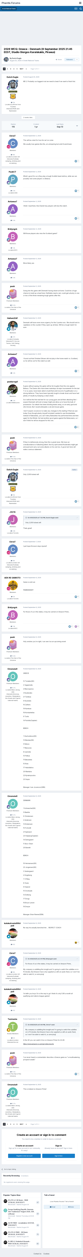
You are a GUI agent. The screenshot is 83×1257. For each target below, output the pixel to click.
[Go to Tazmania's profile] (13, 1027)
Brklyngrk (12, 229)
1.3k (13, 248)
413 (13, 944)
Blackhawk (11, 1204)
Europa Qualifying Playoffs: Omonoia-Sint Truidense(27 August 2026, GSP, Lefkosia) (21, 1212)
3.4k (13, 220)
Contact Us (37, 1254)
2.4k (13, 400)
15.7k (13, 688)
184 (13, 155)
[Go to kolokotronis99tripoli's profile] (13, 933)
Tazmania (12, 1019)
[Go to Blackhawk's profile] (5, 1201)
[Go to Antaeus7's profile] (13, 209)
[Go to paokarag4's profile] (13, 389)
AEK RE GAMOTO (12, 578)
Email (53, 1207)
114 (13, 596)
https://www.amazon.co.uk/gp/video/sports (38, 1044)
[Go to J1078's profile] (13, 520)
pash (12, 286)
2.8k (13, 531)
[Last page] (26, 69)
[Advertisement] (27, 28)
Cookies (46, 1254)
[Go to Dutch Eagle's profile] (6, 59)
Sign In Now (58, 1156)
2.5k (13, 191)
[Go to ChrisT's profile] (13, 143)
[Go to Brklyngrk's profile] (13, 237)
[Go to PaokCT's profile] (13, 179)
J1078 (12, 512)
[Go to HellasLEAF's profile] (13, 326)
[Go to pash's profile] (13, 294)
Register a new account (24, 1156)
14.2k (13, 305)
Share (59, 59)
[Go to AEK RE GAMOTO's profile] (13, 585)
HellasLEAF (12, 318)
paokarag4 (12, 382)
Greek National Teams (31, 60)
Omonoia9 (12, 669)
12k (13, 102)
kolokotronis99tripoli (12, 924)
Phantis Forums (11, 3)
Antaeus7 (12, 201)
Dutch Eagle (16, 58)
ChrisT (12, 136)
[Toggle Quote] (26, 517)
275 (13, 337)
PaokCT (12, 172)
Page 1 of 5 (34, 69)
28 (14, 1038)
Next (21, 69)
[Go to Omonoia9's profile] (13, 676)
